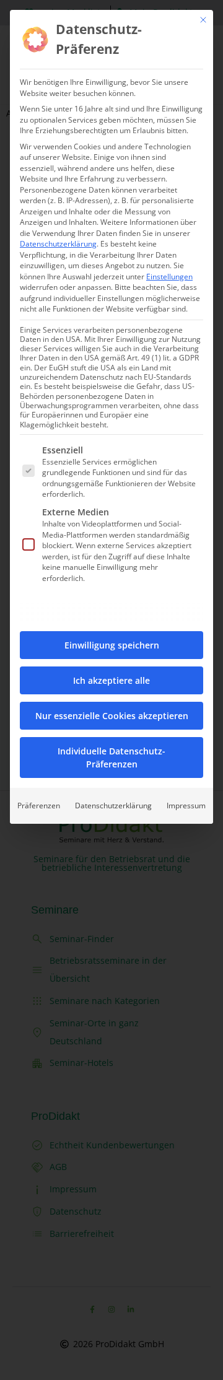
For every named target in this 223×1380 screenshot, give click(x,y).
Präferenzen (38, 805)
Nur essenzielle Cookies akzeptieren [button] (111, 716)
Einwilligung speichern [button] (111, 645)
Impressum (186, 805)
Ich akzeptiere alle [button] (111, 680)
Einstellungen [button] (169, 276)
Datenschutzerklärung (58, 243)
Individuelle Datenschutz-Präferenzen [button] (111, 757)
